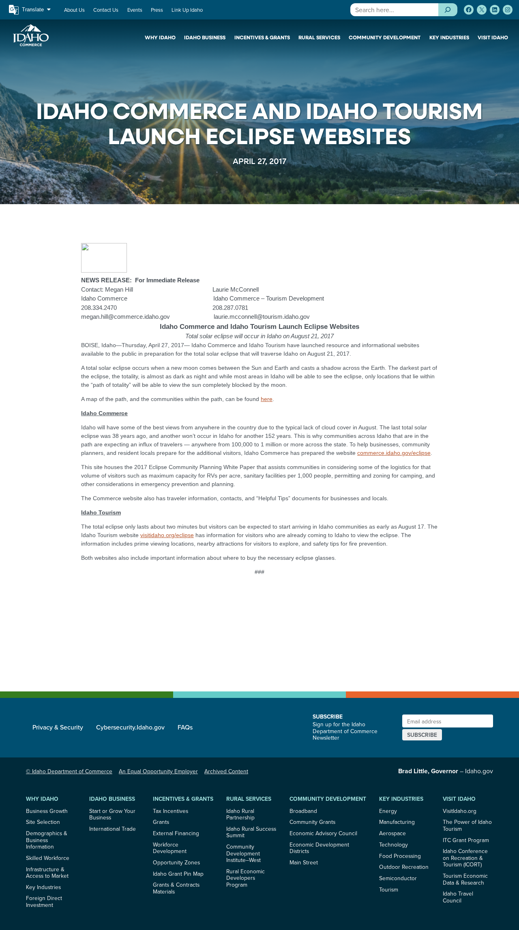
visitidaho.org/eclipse (167, 535)
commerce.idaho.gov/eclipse (394, 453)
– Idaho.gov (445, 770)
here (266, 399)
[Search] (447, 9)
